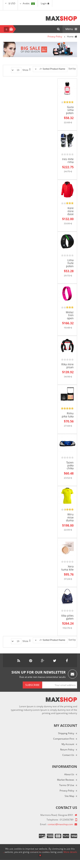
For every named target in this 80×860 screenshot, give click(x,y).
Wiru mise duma (70, 517)
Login (44, 3)
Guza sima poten (70, 110)
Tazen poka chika (70, 465)
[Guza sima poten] (67, 88)
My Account (68, 744)
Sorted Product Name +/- (52, 69)
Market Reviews (65, 779)
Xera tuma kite (67, 568)
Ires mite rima (68, 160)
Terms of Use (66, 785)
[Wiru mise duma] (67, 495)
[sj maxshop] (61, 18)
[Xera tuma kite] (67, 547)
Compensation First (63, 738)
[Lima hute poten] (67, 241)
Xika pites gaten (67, 617)
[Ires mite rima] (67, 140)
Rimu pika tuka (68, 414)
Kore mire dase (70, 211)
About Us (69, 774)
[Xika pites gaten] (67, 596)
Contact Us (68, 755)
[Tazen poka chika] (67, 443)
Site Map (69, 796)
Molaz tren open (70, 315)
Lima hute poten (70, 263)
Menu (69, 29)
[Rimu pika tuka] (67, 394)
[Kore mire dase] (67, 189)
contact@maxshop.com (60, 824)
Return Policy (67, 749)
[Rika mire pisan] (67, 345)
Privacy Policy (67, 790)
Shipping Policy (66, 733)
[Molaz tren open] (67, 293)
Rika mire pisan (67, 365)
